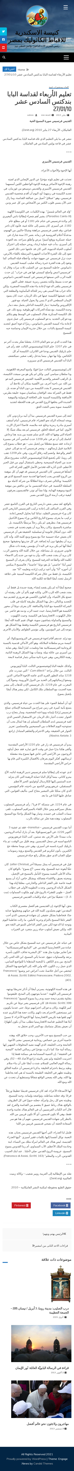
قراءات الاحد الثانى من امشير (51, 1245)
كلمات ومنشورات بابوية (59, 87)
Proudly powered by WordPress (27, 1459)
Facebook (59, 1205)
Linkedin (60, 1213)
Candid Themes (43, 1463)
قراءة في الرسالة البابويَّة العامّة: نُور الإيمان (42, 1368)
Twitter (40, 1205)
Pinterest (20, 1205)
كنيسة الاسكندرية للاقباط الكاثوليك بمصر (37, 36)
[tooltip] (3, 31)
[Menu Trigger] (65, 7)
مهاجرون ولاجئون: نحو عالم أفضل (48, 1423)
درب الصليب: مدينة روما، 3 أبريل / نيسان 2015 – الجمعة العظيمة (40, 1310)
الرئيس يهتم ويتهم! (53, 1233)
